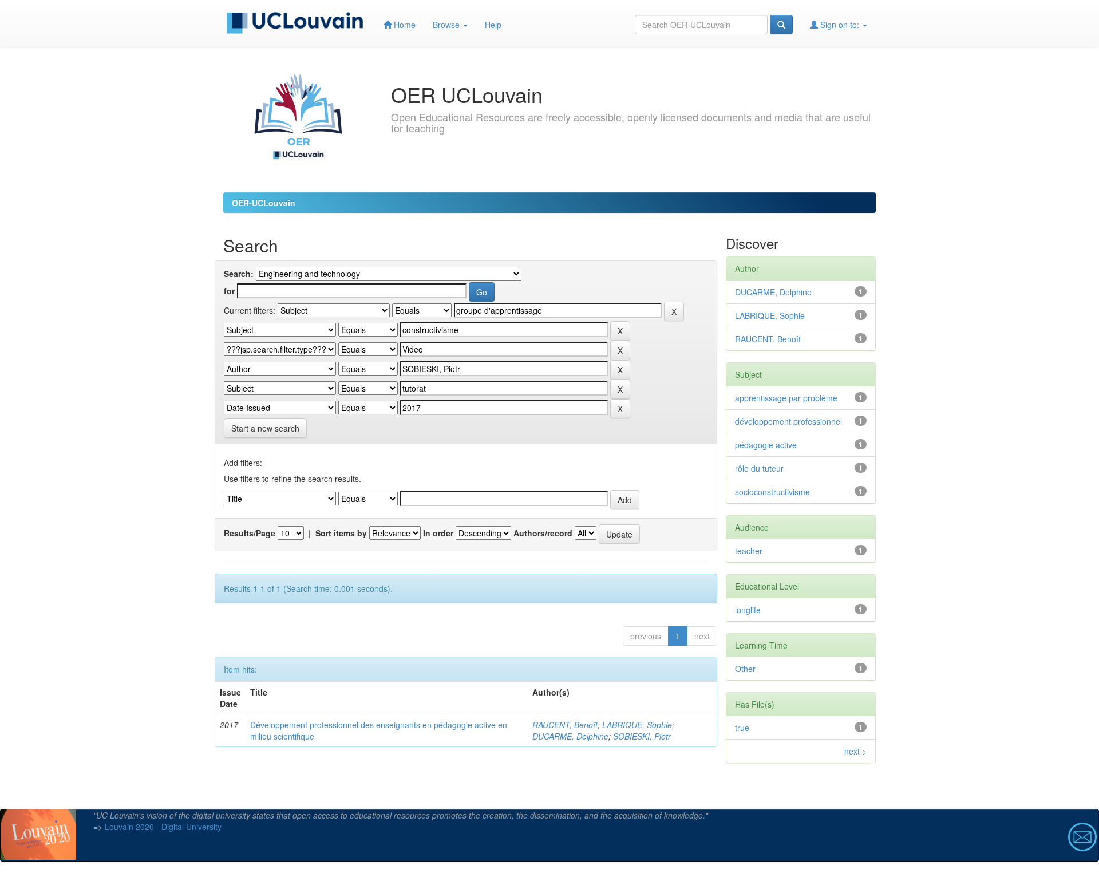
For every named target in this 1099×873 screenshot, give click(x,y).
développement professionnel (788, 421)
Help (493, 24)
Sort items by (341, 533)
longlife (748, 609)
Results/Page (249, 533)
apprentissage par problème (786, 398)
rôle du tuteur (759, 468)
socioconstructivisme (772, 491)
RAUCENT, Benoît (565, 724)
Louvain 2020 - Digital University (163, 826)
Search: (239, 273)
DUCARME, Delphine (570, 736)
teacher (748, 550)
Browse (447, 24)
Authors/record (542, 533)
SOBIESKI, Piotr (642, 736)
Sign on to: (839, 24)
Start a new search (265, 428)
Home (404, 24)
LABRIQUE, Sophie (637, 724)
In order (438, 533)
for (229, 291)
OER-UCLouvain (263, 202)
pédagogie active (766, 445)
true (742, 727)
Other (745, 668)
